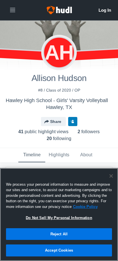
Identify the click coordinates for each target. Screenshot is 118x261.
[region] (59, 214)
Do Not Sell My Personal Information (59, 218)
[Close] (111, 176)
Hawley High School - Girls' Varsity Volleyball (57, 100)
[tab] (31, 155)
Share (55, 121)
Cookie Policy (85, 207)
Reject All (59, 234)
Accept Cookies (59, 250)
